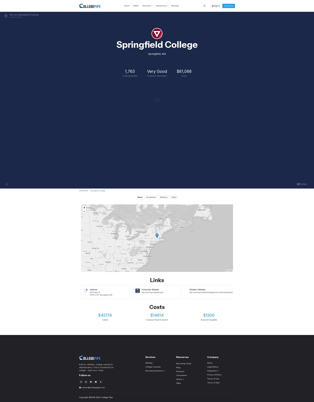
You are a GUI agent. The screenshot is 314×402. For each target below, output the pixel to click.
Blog (178, 367)
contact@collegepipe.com (93, 387)
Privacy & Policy (214, 375)
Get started (228, 6)
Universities (83, 191)
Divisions (180, 371)
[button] (157, 235)
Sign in (217, 6)
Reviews (175, 6)
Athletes (149, 363)
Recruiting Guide (183, 363)
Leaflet (230, 271)
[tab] (140, 197)
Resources (161, 6)
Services (146, 6)
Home (126, 6)
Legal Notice (212, 367)
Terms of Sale (213, 383)
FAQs (178, 383)
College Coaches (153, 367)
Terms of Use (213, 379)
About (135, 6)
